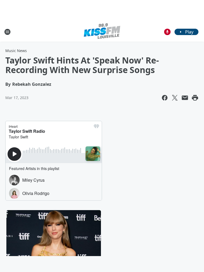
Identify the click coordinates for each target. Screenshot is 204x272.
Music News (16, 50)
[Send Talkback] (167, 32)
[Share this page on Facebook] (164, 97)
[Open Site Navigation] (7, 32)
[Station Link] (102, 31)
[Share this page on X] (174, 97)
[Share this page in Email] (185, 97)
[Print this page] (195, 97)
